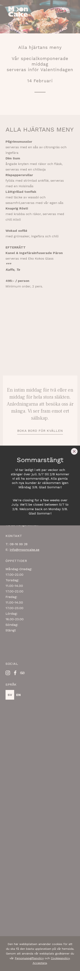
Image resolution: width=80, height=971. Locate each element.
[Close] (74, 451)
